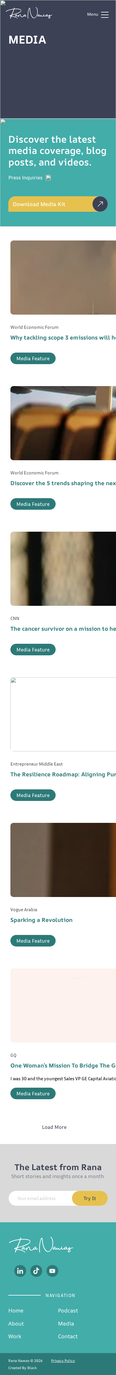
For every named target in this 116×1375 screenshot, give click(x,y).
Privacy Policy (63, 1360)
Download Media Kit (39, 204)
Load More (54, 1127)
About (16, 1323)
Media (66, 1323)
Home (15, 1310)
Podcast (68, 1310)
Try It (90, 1198)
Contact (68, 1336)
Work (14, 1336)
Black (32, 1367)
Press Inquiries (25, 177)
